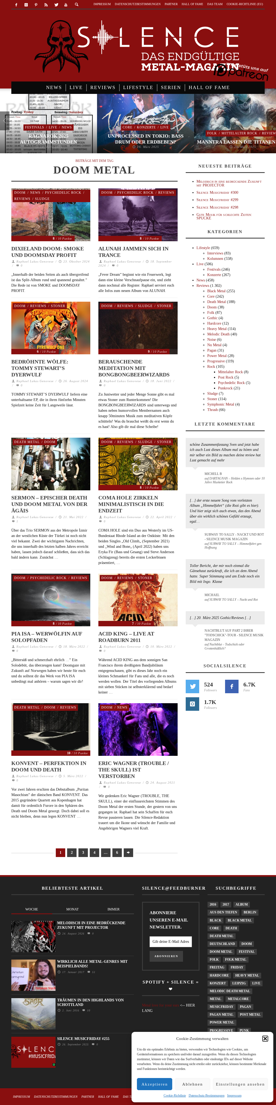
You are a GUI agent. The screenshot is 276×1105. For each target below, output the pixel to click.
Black (215, 920)
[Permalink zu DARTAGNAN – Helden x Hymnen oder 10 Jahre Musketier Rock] (196, 476)
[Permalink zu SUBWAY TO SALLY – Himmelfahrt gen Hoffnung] (196, 537)
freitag (217, 967)
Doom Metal (221, 952)
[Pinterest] (36, 5)
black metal (240, 920)
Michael (212, 595)
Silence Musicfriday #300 (217, 193)
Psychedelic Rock (63, 193)
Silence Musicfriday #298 (217, 207)
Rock (211, 367)
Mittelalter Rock (239, 133)
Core (127, 127)
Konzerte (146, 127)
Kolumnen (215, 259)
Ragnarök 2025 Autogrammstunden (48, 139)
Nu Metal (214, 345)
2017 (226, 904)
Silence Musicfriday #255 (83, 1039)
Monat (72, 909)
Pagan (211, 350)
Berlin (250, 912)
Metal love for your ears (160, 1005)
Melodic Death (218, 334)
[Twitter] (56, 5)
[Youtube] (66, 5)
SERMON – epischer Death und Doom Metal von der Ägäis (49, 504)
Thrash (212, 410)
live (256, 983)
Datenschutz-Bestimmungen (207, 1095)
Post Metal (250, 1014)
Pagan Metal (221, 1014)
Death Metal (27, 442)
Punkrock (225, 388)
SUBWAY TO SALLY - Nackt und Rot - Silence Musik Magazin (234, 537)
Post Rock (225, 377)
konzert (218, 983)
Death (231, 928)
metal (215, 999)
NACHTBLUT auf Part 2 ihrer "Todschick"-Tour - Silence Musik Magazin (234, 635)
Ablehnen (192, 1084)
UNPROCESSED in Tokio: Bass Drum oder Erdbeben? (146, 139)
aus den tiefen (223, 912)
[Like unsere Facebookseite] (232, 686)
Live (53, 127)
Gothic (212, 318)
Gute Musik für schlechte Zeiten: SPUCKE (224, 216)
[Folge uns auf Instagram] (192, 704)
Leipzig (239, 983)
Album (242, 904)
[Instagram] (26, 5)
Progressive (216, 361)
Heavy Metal (217, 329)
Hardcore (214, 323)
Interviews (215, 253)
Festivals (34, 127)
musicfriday (221, 1007)
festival (247, 952)
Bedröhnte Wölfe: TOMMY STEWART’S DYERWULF (39, 368)
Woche (31, 909)
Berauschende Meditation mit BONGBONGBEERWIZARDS (134, 368)
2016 (213, 904)
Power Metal (217, 356)
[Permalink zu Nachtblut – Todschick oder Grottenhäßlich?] (196, 633)
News (67, 127)
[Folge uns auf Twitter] (192, 686)
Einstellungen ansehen (240, 1084)
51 (93, 972)
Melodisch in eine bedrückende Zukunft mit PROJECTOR (228, 183)
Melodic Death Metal (230, 991)
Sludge (42, 199)
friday (237, 967)
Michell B (213, 474)
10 (88, 1010)
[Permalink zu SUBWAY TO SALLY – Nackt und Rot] (196, 597)
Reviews (22, 199)
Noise (211, 340)
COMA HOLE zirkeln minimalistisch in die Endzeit (131, 504)
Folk (212, 133)
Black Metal (216, 291)
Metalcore (238, 999)
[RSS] (46, 5)
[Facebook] (16, 5)
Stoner (58, 306)
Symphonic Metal (220, 404)
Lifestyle (203, 248)
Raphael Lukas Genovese (35, 261)
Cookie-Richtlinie (175, 1095)
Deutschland (222, 944)
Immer (114, 909)
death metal (221, 936)
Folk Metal (235, 959)
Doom (20, 193)
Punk (244, 1030)
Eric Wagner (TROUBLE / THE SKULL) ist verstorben (133, 769)
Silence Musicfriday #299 (217, 200)
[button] (265, 1038)
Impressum (234, 1095)
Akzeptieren (155, 1084)
